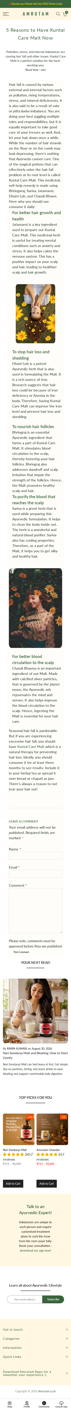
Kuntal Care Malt (30, 746)
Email (14, 867)
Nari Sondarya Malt (15, 1150)
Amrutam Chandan (48, 1150)
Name (15, 849)
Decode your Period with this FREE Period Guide (37, 3)
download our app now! (35, 1250)
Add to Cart (13, 1183)
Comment (18, 885)
